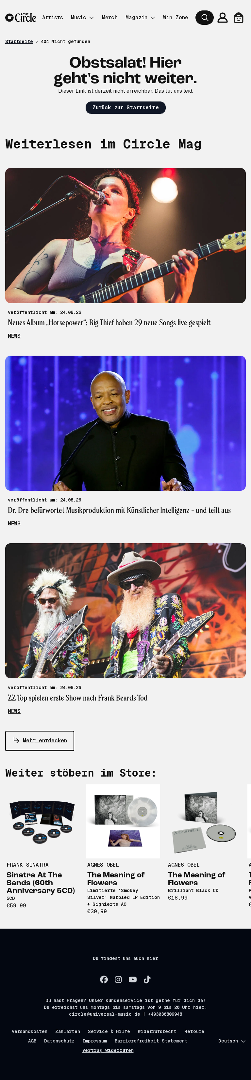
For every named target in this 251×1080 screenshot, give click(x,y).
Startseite (19, 41)
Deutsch (228, 1040)
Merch (110, 17)
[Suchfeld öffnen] (204, 18)
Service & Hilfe (109, 1031)
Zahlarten (67, 1031)
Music (78, 17)
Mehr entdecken (45, 740)
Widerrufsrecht (157, 1031)
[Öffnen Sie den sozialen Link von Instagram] (118, 979)
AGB (32, 1040)
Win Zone (175, 17)
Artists (52, 17)
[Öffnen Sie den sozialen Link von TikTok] (147, 979)
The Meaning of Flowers (116, 879)
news (14, 336)
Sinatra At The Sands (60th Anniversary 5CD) (41, 883)
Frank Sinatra (28, 865)
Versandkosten (29, 1031)
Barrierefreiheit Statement (151, 1040)
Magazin (136, 17)
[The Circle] (20, 17)
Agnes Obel (103, 865)
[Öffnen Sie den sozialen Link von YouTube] (133, 979)
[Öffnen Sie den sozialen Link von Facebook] (104, 979)
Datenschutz (59, 1040)
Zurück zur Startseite (125, 107)
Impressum (94, 1040)
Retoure (194, 1031)
